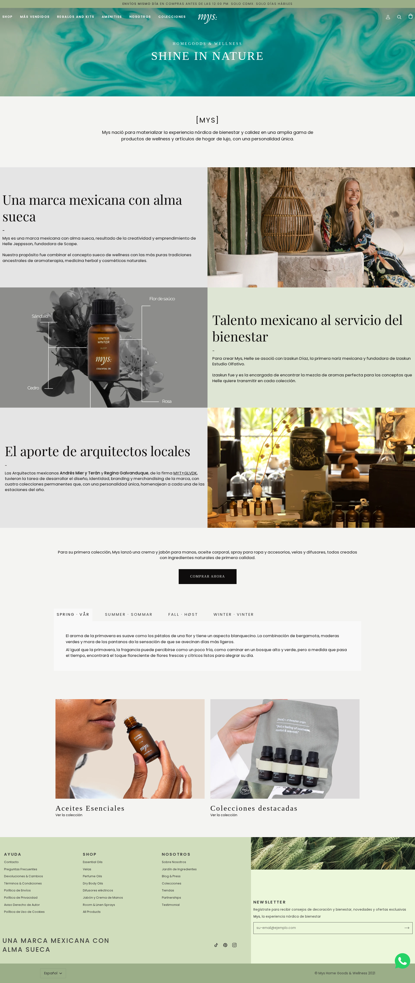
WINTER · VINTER (234, 614)
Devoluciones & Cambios (23, 876)
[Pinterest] (225, 945)
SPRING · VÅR (73, 614)
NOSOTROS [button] (176, 854)
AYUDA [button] (13, 854)
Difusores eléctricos (98, 890)
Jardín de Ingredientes (179, 869)
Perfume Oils (92, 876)
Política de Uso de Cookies (24, 912)
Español (51, 973)
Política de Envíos (17, 890)
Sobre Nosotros (174, 862)
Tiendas (168, 890)
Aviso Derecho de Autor (22, 905)
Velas (87, 869)
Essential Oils (93, 862)
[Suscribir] (403, 928)
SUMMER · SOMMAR (129, 614)
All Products (92, 912)
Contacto (11, 862)
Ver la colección (68, 815)
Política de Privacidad (20, 898)
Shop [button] (90, 854)
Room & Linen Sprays (99, 905)
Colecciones (171, 883)
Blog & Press (171, 876)
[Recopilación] (285, 749)
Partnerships (171, 898)
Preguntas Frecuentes (20, 869)
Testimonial (171, 905)
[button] (9, 17)
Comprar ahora (207, 576)
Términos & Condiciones (23, 883)
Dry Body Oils (93, 883)
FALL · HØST (183, 614)
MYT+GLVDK (185, 473)
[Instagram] (234, 945)
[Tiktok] (216, 945)
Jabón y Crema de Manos (103, 898)
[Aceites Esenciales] (130, 749)
